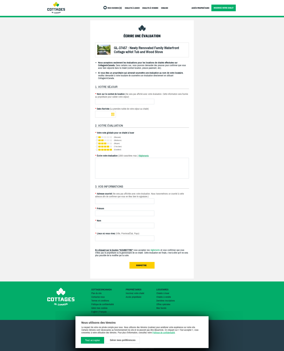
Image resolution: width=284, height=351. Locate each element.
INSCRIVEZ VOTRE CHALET (224, 8)
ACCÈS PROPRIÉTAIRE (200, 8)
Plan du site (96, 293)
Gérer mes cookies (99, 308)
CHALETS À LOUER (132, 8)
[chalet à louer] (56, 12)
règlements (155, 250)
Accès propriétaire (133, 297)
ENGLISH (164, 8)
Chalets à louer (162, 293)
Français (103, 311)
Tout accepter (92, 340)
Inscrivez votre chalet (135, 293)
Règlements (144, 155)
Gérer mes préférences (122, 340)
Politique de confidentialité (102, 304)
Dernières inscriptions (165, 300)
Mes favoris (161, 308)
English (94, 311)
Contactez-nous (98, 297)
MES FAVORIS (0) (115, 8)
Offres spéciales (163, 304)
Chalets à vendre (163, 297)
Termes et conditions (100, 300)
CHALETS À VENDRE (150, 8)
